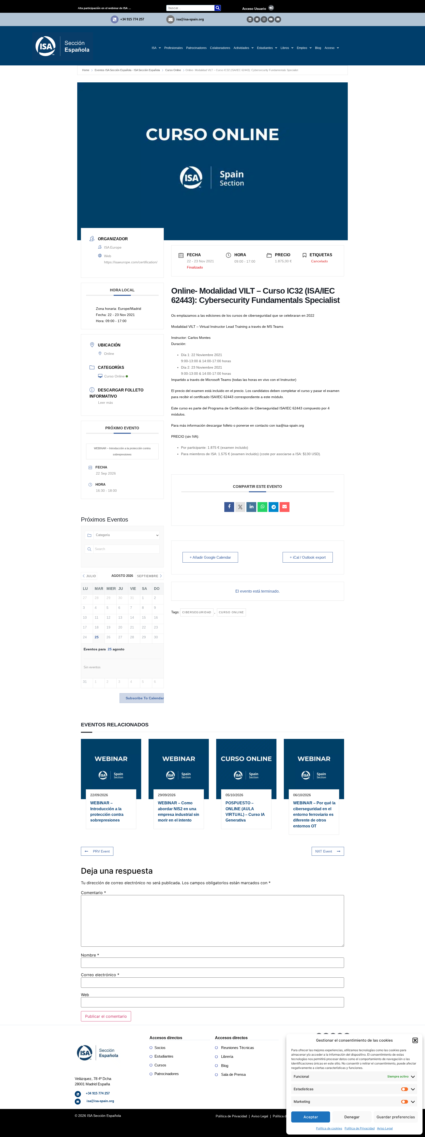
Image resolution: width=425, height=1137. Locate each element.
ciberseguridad (197, 612)
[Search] (217, 8)
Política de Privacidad (360, 1128)
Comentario (93, 893)
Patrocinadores (196, 48)
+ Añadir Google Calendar (210, 557)
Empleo (302, 48)
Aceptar (311, 1117)
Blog (318, 48)
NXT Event (323, 851)
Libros (285, 48)
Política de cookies (329, 1128)
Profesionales (173, 48)
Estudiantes (265, 48)
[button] (415, 1040)
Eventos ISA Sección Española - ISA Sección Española (127, 70)
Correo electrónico (100, 975)
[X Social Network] (240, 507)
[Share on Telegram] (273, 507)
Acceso (329, 48)
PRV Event (101, 851)
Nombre (90, 955)
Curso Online (173, 70)
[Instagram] (264, 19)
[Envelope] (278, 19)
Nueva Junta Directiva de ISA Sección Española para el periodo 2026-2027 (106, 8)
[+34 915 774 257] (115, 19)
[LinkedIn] (251, 507)
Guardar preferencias (396, 1117)
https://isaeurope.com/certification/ (130, 262)
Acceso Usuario (254, 9)
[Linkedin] (250, 19)
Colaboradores (220, 48)
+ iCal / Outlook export (308, 557)
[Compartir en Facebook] (229, 507)
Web (85, 995)
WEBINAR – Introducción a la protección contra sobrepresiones (122, 451)
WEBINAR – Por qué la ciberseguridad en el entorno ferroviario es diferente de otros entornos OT (314, 814)
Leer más (105, 402)
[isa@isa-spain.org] (170, 19)
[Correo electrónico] (284, 507)
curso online (231, 612)
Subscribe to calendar (145, 698)
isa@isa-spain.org (190, 19)
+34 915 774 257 (132, 19)
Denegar (352, 1117)
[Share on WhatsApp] (262, 507)
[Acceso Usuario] (271, 8)
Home (85, 70)
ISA (154, 48)
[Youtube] (271, 19)
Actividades (241, 48)
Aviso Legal (385, 1128)
